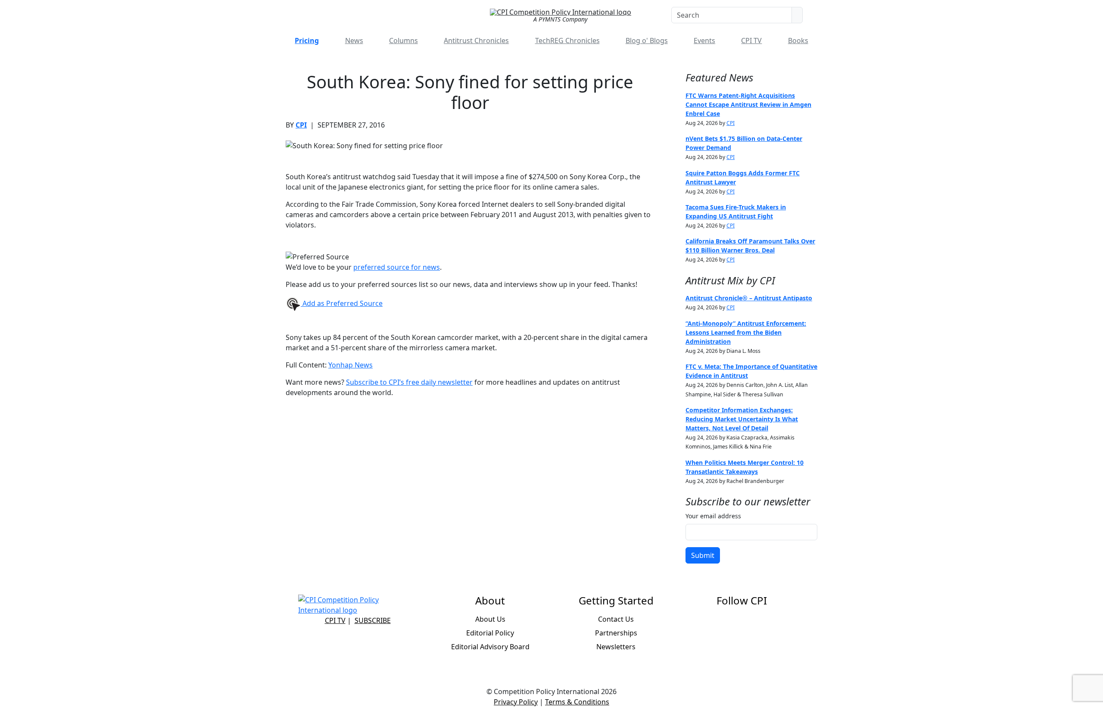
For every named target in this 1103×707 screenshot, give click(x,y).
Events (704, 40)
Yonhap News (350, 365)
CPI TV (751, 40)
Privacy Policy (516, 702)
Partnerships (616, 633)
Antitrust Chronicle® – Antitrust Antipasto (748, 298)
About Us (490, 619)
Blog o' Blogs (647, 40)
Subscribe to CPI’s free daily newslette (408, 382)
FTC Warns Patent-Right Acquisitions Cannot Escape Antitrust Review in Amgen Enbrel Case (748, 104)
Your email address (713, 516)
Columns (403, 40)
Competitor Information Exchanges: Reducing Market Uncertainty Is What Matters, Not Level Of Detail (741, 419)
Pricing (307, 40)
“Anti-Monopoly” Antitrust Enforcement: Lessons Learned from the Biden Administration (745, 332)
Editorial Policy (490, 633)
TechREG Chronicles (567, 40)
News (354, 40)
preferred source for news (396, 267)
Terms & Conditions (577, 702)
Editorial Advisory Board (490, 646)
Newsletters (616, 646)
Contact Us (616, 619)
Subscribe (373, 620)
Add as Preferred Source (342, 303)
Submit (702, 555)
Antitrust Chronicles (476, 40)
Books (798, 40)
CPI (301, 125)
